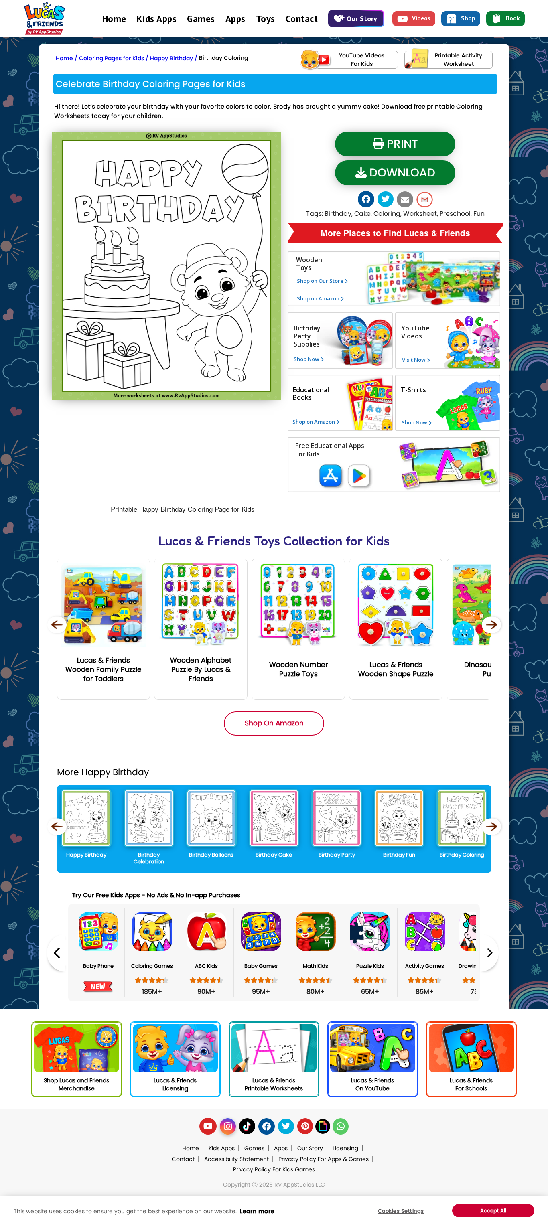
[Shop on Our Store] (332, 291)
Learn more (257, 1211)
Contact (302, 18)
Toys (265, 18)
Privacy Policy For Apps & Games (323, 1159)
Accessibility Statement (236, 1159)
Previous (56, 952)
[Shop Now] (302, 403)
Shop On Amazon (274, 723)
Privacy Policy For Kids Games (274, 1169)
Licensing (345, 1148)
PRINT (401, 144)
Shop (468, 18)
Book (513, 18)
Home (114, 18)
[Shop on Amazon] (332, 308)
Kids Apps (157, 18)
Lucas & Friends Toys (219, 541)
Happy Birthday (171, 58)
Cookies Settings (401, 1211)
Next (489, 952)
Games (201, 18)
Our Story (362, 18)
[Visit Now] (409, 395)
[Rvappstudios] (44, 16)
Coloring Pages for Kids (111, 58)
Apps (235, 18)
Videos (421, 18)
